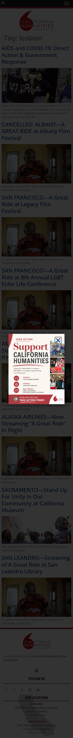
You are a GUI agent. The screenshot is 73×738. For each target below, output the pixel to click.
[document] (36, 369)
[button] (58, 340)
